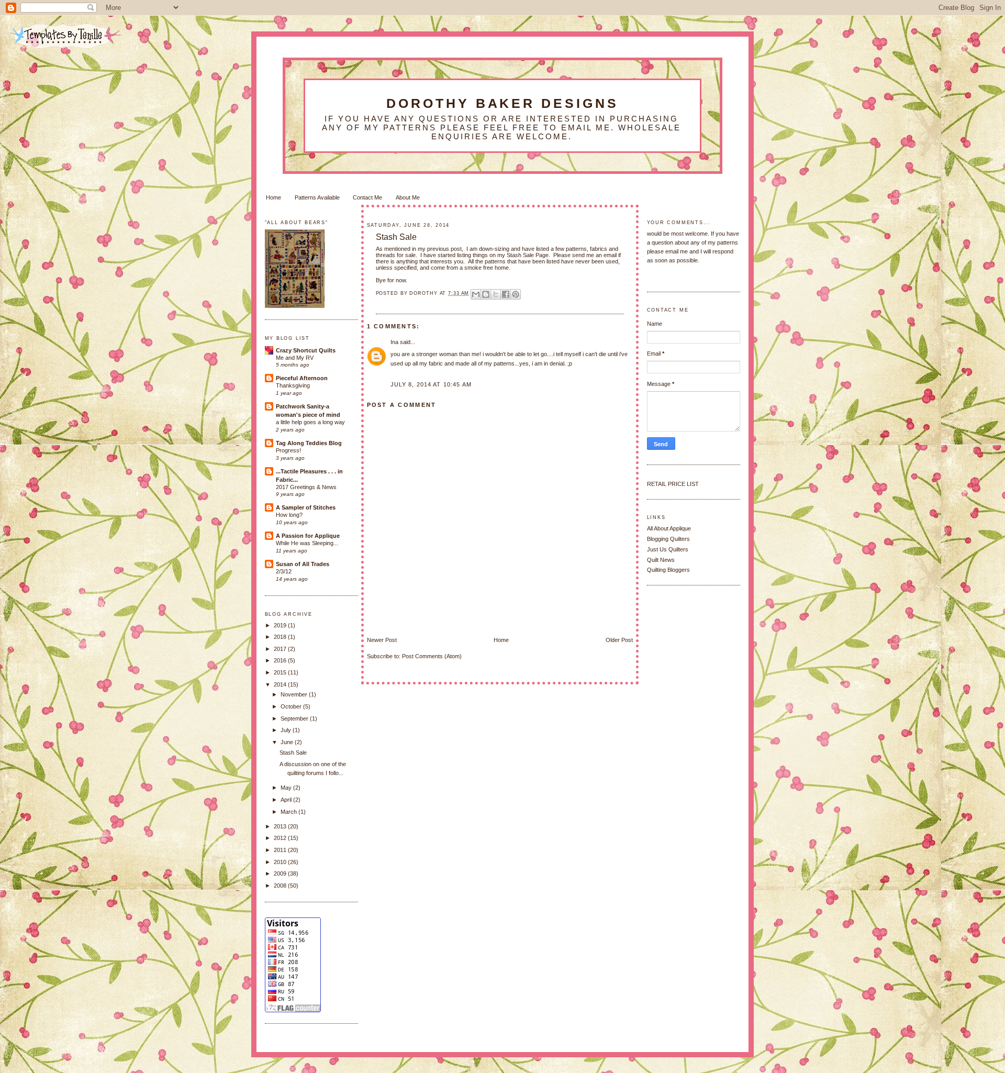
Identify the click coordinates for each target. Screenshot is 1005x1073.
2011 (281, 850)
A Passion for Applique (308, 536)
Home (273, 197)
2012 (281, 838)
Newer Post (382, 640)
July (287, 730)
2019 (281, 625)
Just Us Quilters (667, 549)
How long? (289, 515)
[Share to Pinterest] (515, 294)
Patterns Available (317, 197)
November (295, 694)
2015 (281, 672)
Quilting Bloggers (668, 570)
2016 (281, 660)
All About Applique (669, 528)
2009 (281, 873)
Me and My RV (295, 358)
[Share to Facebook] (505, 294)
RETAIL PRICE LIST (673, 484)
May (287, 787)
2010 (281, 862)
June (288, 742)
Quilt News (661, 560)
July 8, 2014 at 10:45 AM (431, 384)
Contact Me (367, 197)
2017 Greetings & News (306, 487)
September (295, 718)
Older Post (619, 640)
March (289, 812)
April (287, 800)
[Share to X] (495, 294)
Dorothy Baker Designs (502, 103)
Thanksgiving (293, 385)
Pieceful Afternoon (302, 378)
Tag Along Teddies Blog (309, 443)
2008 (281, 885)
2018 (281, 637)
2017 (281, 649)
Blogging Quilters (668, 539)
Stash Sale (396, 237)
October (292, 706)
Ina (394, 342)
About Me (408, 197)
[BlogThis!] (486, 294)
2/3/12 (284, 571)
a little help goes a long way (310, 422)
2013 (281, 826)
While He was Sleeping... (307, 543)
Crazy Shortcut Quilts (306, 350)
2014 (281, 684)
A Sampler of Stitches (306, 507)
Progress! (288, 450)
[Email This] (476, 294)
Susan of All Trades (302, 564)
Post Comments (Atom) (432, 656)
